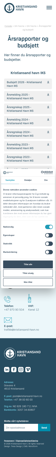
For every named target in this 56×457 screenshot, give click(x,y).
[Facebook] (14, 369)
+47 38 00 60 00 (23, 399)
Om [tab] (46, 180)
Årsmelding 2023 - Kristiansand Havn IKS (20, 146)
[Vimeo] (28, 369)
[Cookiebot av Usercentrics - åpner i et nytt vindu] (41, 172)
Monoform (33, 446)
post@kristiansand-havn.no (27, 396)
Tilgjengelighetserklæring (27, 440)
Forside (8, 26)
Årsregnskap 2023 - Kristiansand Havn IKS (20, 158)
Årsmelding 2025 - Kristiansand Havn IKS (20, 96)
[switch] (49, 235)
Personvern (9, 440)
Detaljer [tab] (28, 180)
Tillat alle (28, 264)
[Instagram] (21, 369)
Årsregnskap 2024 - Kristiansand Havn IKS (20, 133)
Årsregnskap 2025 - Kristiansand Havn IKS (20, 108)
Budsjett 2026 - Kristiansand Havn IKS (24, 83)
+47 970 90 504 (14, 309)
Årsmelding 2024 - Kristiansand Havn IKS (20, 121)
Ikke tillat (28, 282)
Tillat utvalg (28, 273)
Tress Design (16, 446)
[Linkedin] (7, 369)
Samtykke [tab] (10, 180)
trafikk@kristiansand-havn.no (21, 329)
